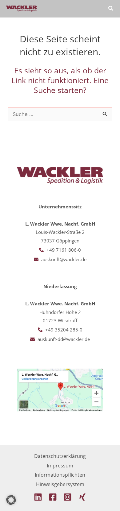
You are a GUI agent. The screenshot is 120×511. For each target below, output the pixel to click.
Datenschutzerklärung (60, 455)
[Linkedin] (38, 497)
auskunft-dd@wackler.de (64, 339)
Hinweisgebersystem (60, 484)
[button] (111, 9)
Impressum (60, 465)
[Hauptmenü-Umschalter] (93, 8)
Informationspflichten (60, 474)
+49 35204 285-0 (63, 330)
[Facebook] (53, 497)
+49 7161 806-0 (63, 250)
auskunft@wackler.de (63, 259)
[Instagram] (67, 497)
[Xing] (82, 497)
